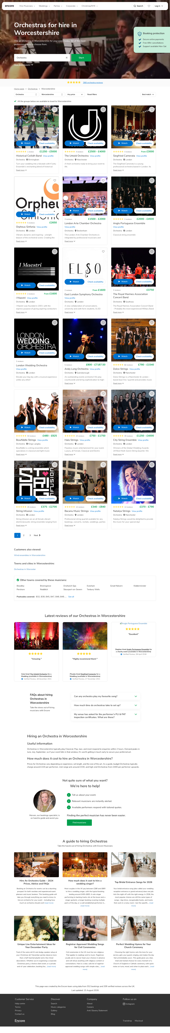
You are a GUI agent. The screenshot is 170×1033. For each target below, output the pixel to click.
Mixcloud (139, 1020)
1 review (30, 152)
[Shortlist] (149, 6)
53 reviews (31, 436)
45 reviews (31, 507)
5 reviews (31, 223)
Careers (90, 1007)
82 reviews (128, 365)
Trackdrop (127, 1020)
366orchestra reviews (93, 82)
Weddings (43, 6)
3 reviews (68, 219)
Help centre (20, 1003)
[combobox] (26, 94)
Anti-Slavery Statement (97, 1010)
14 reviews (80, 507)
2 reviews (128, 219)
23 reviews (80, 436)
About (89, 1003)
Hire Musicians (26, 6)
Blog (53, 1014)
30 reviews (128, 436)
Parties (57, 6)
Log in (157, 6)
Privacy (18, 1010)
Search (140, 6)
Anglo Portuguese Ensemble (138, 649)
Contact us (19, 1014)
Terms (18, 1007)
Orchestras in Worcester (25, 569)
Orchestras (33, 89)
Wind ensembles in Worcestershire (29, 555)
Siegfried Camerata (88, 674)
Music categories (58, 1007)
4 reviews (79, 152)
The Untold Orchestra (38, 674)
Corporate (70, 6)
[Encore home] (9, 6)
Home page (19, 89)
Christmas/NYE (88, 6)
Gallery (54, 1010)
